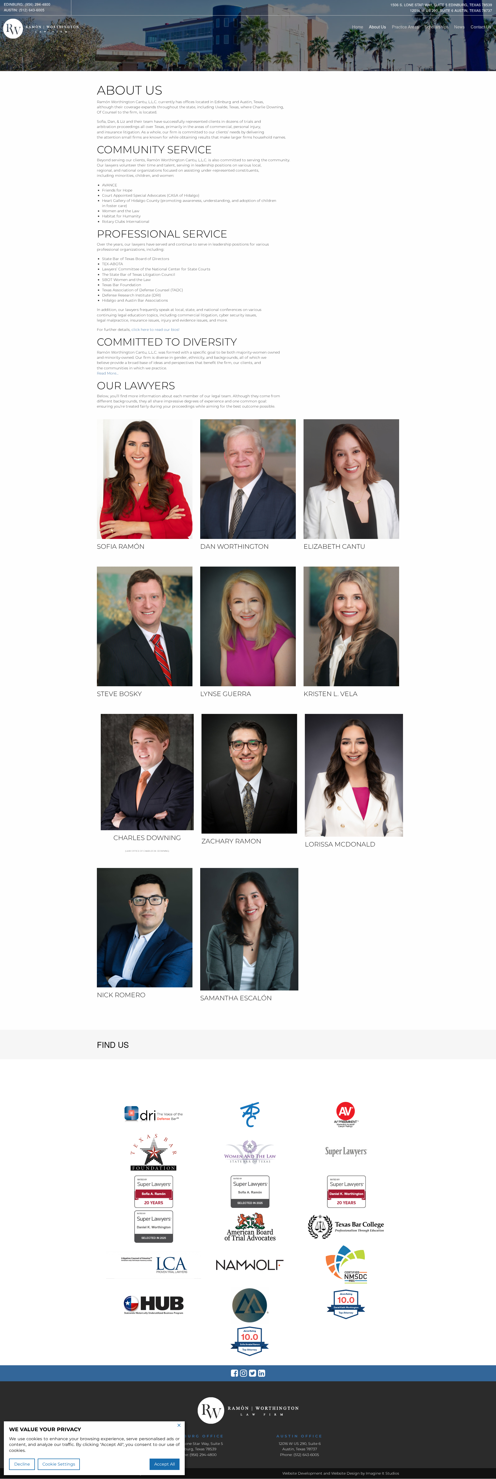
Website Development (302, 1473)
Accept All (164, 1464)
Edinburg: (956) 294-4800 (27, 4)
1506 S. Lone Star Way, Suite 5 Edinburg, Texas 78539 (441, 4)
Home (357, 27)
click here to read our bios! (155, 329)
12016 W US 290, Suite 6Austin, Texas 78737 (300, 1446)
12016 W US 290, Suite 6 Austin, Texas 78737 (451, 10)
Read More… (108, 373)
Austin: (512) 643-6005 (24, 9)
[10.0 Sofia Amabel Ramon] (250, 1356)
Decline (22, 1464)
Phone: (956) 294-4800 (196, 1454)
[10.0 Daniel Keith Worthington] (346, 1319)
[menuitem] (357, 27)
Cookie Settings (58, 1464)
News (459, 27)
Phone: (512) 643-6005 (299, 1454)
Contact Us (481, 27)
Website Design (345, 1473)
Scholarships (436, 27)
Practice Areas (405, 27)
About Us (377, 27)
